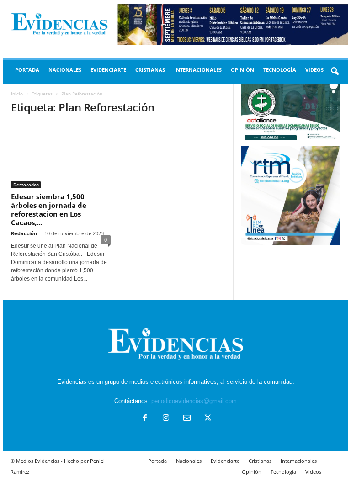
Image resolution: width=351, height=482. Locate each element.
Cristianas (150, 69)
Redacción (24, 233)
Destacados (26, 184)
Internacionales (198, 69)
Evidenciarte (108, 69)
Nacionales (64, 69)
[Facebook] (144, 418)
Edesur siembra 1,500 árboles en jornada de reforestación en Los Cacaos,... (48, 209)
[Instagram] (165, 418)
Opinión (242, 69)
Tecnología (279, 69)
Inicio (17, 93)
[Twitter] (207, 418)
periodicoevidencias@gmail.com (194, 400)
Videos (314, 69)
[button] (334, 72)
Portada (27, 69)
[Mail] (186, 418)
